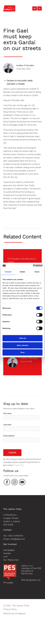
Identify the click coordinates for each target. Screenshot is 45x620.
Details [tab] (22, 272)
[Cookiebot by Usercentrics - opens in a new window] (32, 265)
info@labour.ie (17, 539)
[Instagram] (14, 482)
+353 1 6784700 (15, 535)
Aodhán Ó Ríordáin (25, 65)
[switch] (39, 315)
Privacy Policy (18, 465)
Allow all (22, 338)
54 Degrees (20, 613)
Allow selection (22, 345)
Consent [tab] (8, 272)
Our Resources (10, 559)
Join (5, 556)
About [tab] (37, 272)
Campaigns (9, 550)
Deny (22, 352)
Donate (7, 553)
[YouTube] (22, 482)
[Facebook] (7, 482)
